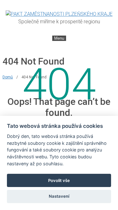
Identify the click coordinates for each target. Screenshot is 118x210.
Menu (59, 38)
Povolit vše (59, 180)
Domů (8, 77)
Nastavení (59, 196)
